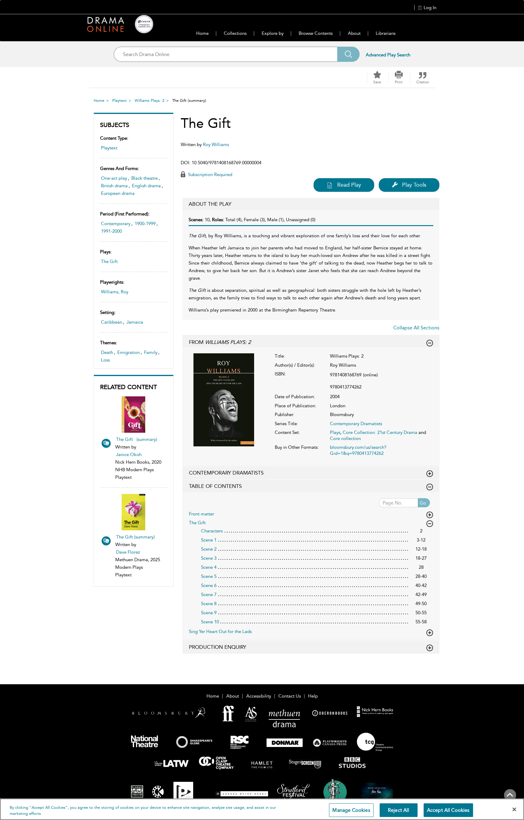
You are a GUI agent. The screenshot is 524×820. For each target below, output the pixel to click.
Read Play (349, 185)
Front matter (201, 514)
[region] (262, 809)
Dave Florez (128, 552)
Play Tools (414, 185)
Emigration (128, 352)
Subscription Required (209, 174)
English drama (146, 185)
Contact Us (289, 696)
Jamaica (134, 322)
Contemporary (115, 223)
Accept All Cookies (448, 810)
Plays (335, 432)
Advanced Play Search (388, 55)
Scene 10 (210, 622)
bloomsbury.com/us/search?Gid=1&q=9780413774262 (358, 450)
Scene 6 (209, 585)
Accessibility (258, 696)
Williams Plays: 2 (149, 100)
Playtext (119, 100)
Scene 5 (209, 576)
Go (423, 503)
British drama (114, 185)
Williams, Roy (114, 292)
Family (150, 352)
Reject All (398, 810)
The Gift (109, 261)
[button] (399, 77)
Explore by (273, 33)
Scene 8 (209, 603)
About (354, 33)
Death (107, 352)
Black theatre (144, 178)
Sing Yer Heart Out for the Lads (220, 631)
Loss (105, 360)
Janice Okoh (129, 454)
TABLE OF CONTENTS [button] (215, 486)
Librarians (385, 33)
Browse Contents (316, 33)
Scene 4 (209, 567)
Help (313, 696)
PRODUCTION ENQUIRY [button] (217, 647)
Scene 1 (209, 540)
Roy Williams (216, 144)
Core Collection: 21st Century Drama (380, 432)
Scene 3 (209, 558)
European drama (118, 193)
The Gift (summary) (136, 439)
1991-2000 (111, 231)
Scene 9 (209, 612)
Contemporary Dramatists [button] (226, 473)
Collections (235, 33)
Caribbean (111, 322)
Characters (212, 531)
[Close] (514, 809)
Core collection (345, 438)
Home (202, 33)
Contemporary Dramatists (356, 423)
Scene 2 (209, 549)
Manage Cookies (351, 810)
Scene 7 (209, 594)
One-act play (114, 178)
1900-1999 (145, 223)
